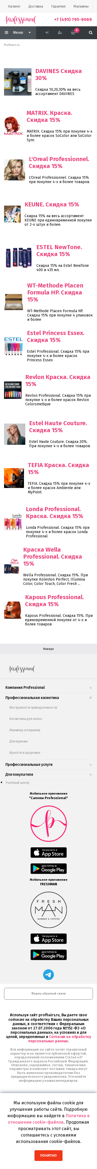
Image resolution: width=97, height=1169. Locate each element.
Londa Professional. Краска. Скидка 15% (54, 512)
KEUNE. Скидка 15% (52, 204)
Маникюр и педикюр (24, 730)
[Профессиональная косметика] (20, 19)
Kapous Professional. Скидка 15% (54, 600)
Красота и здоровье (24, 753)
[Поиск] (90, 32)
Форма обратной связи (48, 993)
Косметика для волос (26, 719)
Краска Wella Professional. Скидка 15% (52, 556)
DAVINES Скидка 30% (58, 74)
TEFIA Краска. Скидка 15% (58, 468)
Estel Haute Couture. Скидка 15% (58, 427)
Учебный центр (17, 783)
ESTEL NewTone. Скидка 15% (59, 250)
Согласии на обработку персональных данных (59, 1039)
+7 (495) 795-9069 (73, 19)
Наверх (48, 649)
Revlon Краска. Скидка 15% (58, 380)
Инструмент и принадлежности (33, 707)
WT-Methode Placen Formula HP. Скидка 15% (55, 292)
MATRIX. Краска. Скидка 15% (49, 116)
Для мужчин (18, 741)
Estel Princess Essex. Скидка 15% (55, 336)
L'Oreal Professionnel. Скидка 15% (59, 162)
